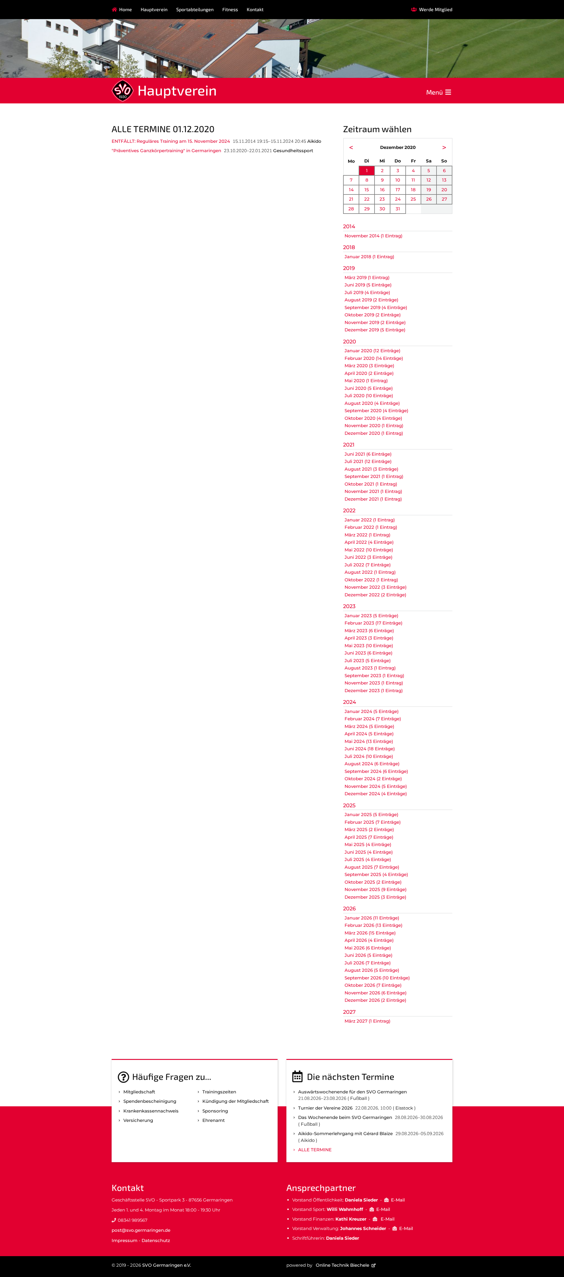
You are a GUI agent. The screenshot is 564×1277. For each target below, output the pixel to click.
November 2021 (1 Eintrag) (373, 491)
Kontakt (255, 9)
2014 (349, 226)
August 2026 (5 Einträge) (372, 970)
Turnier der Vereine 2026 (325, 1108)
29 (367, 209)
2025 (349, 805)
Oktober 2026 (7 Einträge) (373, 985)
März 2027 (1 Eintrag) (367, 1021)
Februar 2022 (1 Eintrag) (371, 527)
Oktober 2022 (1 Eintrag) (371, 580)
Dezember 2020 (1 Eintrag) (374, 433)
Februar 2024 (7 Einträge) (373, 718)
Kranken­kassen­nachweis (151, 1111)
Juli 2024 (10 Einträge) (369, 756)
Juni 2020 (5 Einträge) (369, 388)
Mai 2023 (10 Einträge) (369, 645)
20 (444, 189)
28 (351, 209)
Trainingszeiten (219, 1092)
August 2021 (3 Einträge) (371, 469)
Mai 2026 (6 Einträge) (368, 948)
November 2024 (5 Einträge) (376, 786)
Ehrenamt (213, 1120)
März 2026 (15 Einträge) (370, 933)
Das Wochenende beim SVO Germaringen (345, 1117)
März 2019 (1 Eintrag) (367, 277)
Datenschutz (156, 1240)
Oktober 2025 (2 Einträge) (373, 882)
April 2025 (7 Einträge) (369, 837)
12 (429, 180)
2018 (349, 247)
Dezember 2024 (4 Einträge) (376, 793)
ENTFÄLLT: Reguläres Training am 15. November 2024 (171, 141)
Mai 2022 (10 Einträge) (369, 550)
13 (444, 180)
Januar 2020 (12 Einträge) (372, 350)
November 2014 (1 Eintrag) (373, 236)
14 (351, 189)
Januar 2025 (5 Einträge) (371, 814)
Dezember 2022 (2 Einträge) (375, 595)
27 (444, 199)
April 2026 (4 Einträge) (369, 940)
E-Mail (398, 1200)
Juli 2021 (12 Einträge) (368, 461)
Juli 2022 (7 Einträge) (368, 565)
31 (398, 209)
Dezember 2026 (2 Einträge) (375, 1000)
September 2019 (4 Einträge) (376, 307)
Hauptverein (154, 9)
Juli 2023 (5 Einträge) (368, 660)
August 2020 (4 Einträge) (372, 403)
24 (398, 199)
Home (125, 9)
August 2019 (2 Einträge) (371, 300)
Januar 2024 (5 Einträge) (372, 711)
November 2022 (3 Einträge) (376, 587)
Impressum (124, 1240)
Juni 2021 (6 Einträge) (368, 454)
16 (382, 189)
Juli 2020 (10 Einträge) (369, 395)
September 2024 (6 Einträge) (376, 771)
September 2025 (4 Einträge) (376, 874)
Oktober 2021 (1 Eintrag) (371, 484)
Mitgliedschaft (139, 1092)
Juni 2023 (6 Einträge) (368, 653)
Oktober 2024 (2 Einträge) (373, 778)
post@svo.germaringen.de (141, 1230)
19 (429, 189)
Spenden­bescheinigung (149, 1101)
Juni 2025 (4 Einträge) (369, 852)
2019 (349, 268)
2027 (349, 1012)
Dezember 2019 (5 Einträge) (375, 330)
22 (367, 199)
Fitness (230, 9)
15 (367, 189)
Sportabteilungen (195, 9)
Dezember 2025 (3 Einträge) (375, 897)
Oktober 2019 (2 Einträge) (373, 315)
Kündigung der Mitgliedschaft (235, 1101)
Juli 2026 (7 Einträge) (368, 963)
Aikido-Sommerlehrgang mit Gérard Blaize (345, 1133)
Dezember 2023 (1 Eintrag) (374, 690)
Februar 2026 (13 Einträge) (373, 925)
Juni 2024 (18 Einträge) (370, 748)
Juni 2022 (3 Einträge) (368, 557)
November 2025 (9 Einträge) (376, 889)
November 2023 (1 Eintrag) (374, 683)
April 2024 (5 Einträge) (369, 733)
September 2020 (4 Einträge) (376, 410)
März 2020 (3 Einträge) (369, 365)
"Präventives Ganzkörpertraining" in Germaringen (166, 150)
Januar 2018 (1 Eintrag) (369, 256)
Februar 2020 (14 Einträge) (374, 358)
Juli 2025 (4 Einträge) (368, 859)
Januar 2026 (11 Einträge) (372, 918)
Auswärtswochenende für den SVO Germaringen (352, 1092)
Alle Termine (315, 1149)
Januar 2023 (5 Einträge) (371, 615)
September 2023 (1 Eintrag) (374, 675)
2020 (349, 341)
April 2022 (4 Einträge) (369, 542)
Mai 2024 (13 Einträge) (369, 741)
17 (398, 189)
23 (382, 199)
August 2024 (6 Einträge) (372, 763)
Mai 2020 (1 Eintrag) (366, 380)
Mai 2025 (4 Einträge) (368, 844)
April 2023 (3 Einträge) (369, 638)
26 (429, 199)
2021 (349, 445)
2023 (349, 606)
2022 (349, 510)
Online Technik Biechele (342, 1265)
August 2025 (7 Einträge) (372, 867)
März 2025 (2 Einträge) (369, 829)
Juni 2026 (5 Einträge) (368, 955)
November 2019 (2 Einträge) (375, 322)
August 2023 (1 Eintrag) (370, 668)
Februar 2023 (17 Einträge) (373, 623)
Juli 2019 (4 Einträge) (367, 292)
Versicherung (138, 1120)
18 (413, 189)
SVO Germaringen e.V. (166, 1265)
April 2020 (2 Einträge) (369, 373)
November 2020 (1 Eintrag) (374, 425)
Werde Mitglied (435, 9)
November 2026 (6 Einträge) (376, 993)
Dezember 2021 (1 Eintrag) (373, 499)
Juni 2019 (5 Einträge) (368, 285)
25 (413, 199)
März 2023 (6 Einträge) (369, 630)
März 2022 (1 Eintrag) (367, 535)
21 (351, 199)
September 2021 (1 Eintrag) (374, 476)
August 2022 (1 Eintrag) (370, 572)
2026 (349, 908)
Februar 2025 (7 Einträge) (373, 822)
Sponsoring (215, 1111)
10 (397, 180)
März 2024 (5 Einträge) (369, 726)
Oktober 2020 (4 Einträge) (373, 418)
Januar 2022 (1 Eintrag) (370, 520)
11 (413, 180)
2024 (349, 702)
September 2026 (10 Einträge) (377, 978)
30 (382, 209)
